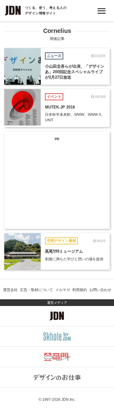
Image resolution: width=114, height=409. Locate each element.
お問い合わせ (100, 290)
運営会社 (10, 290)
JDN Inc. (68, 399)
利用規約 (79, 290)
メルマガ (62, 290)
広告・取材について (36, 290)
